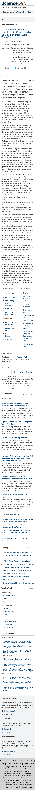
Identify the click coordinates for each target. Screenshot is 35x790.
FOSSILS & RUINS (6, 618)
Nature (5, 599)
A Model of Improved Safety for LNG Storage (14, 496)
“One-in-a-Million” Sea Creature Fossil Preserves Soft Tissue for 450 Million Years (18, 678)
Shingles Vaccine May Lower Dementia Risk (18, 583)
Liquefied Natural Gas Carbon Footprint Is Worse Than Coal (16, 423)
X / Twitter (7, 732)
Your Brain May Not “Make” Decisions (16, 577)
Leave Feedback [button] (10, 751)
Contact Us (8, 755)
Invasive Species (9, 595)
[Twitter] (15, 68)
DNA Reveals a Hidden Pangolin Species (17, 552)
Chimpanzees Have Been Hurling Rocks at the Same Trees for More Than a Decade (18, 642)
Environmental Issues (10, 335)
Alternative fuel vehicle (28, 345)
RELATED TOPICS (8, 288)
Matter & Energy (8, 293)
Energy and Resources (9, 313)
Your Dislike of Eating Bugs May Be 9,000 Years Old (17, 647)
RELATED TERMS (25, 288)
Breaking (4, 547)
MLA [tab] (14, 372)
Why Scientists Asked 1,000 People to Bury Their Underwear (18, 660)
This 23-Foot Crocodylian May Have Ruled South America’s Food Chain (17, 683)
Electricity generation (26, 305)
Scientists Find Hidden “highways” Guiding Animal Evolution (17, 652)
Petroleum (8, 309)
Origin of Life (7, 624)
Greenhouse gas (27, 311)
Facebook (7, 729)
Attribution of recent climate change (28, 325)
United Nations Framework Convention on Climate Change (28, 336)
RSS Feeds (8, 714)
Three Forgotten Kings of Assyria (14, 573)
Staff (14, 761)
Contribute (21, 761)
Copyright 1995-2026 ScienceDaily (16, 766)
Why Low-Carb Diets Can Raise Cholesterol (18, 570)
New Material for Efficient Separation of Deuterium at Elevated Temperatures (15, 404)
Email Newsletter (10, 711)
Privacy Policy (6, 763)
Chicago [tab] (29, 372)
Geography (7, 608)
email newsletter (26, 12)
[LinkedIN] (22, 68)
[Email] (25, 68)
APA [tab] (21, 372)
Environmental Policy (10, 329)
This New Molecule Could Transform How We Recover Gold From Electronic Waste (17, 520)
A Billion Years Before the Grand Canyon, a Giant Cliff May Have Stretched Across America (16, 532)
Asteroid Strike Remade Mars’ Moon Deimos (18, 564)
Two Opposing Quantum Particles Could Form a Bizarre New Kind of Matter (17, 526)
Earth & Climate (8, 318)
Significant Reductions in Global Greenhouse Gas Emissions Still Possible (16, 477)
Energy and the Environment (10, 323)
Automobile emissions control (27, 298)
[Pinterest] (18, 68)
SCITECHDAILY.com (15, 514)
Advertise (30, 761)
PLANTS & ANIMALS (7, 592)
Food (5, 602)
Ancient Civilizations (10, 621)
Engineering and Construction (9, 303)
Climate (5, 615)
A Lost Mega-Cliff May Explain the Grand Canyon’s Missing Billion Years (17, 665)
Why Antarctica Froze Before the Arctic (16, 580)
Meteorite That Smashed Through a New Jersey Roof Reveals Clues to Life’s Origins (18, 670)
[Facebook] (12, 68)
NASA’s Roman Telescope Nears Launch (17, 561)
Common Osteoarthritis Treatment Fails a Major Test (15, 539)
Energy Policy (10, 297)
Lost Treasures (8, 627)
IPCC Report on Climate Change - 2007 (28, 317)
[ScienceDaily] (14, 3)
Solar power (27, 293)
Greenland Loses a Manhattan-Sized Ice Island (17, 556)
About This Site (5, 761)
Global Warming (10, 339)
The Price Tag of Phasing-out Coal (14, 437)
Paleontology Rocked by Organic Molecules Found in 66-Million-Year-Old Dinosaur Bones (18, 689)
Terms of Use (29, 763)
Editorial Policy (18, 763)
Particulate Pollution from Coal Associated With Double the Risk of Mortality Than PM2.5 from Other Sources (17, 458)
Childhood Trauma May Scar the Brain (16, 567)
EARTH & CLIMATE (6, 605)
